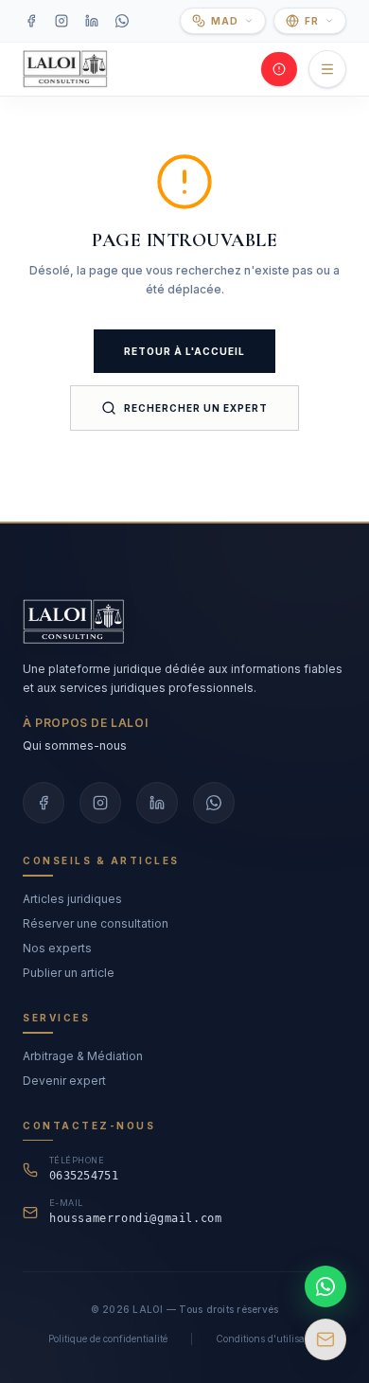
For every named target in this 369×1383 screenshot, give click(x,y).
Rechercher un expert (196, 408)
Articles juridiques (72, 899)
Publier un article (68, 973)
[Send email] (325, 1339)
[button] (223, 21)
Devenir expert (64, 1080)
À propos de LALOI (85, 723)
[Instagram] (61, 20)
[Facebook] (31, 20)
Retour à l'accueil (184, 351)
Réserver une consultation (95, 923)
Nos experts (57, 948)
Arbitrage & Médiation (83, 1056)
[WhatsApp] (122, 20)
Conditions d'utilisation (269, 1338)
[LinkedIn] (91, 20)
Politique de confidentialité (107, 1338)
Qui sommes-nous (75, 745)
